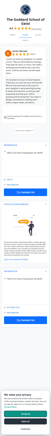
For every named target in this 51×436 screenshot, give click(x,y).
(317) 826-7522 (13, 307)
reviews (36, 29)
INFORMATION (10, 271)
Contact (25, 40)
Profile (12, 35)
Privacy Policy (10, 407)
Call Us (10, 179)
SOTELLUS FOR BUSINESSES (16, 204)
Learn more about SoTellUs (16, 259)
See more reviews (23, 130)
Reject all (26, 421)
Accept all (25, 414)
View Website (13, 312)
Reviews (25, 35)
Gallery (38, 35)
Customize (25, 429)
